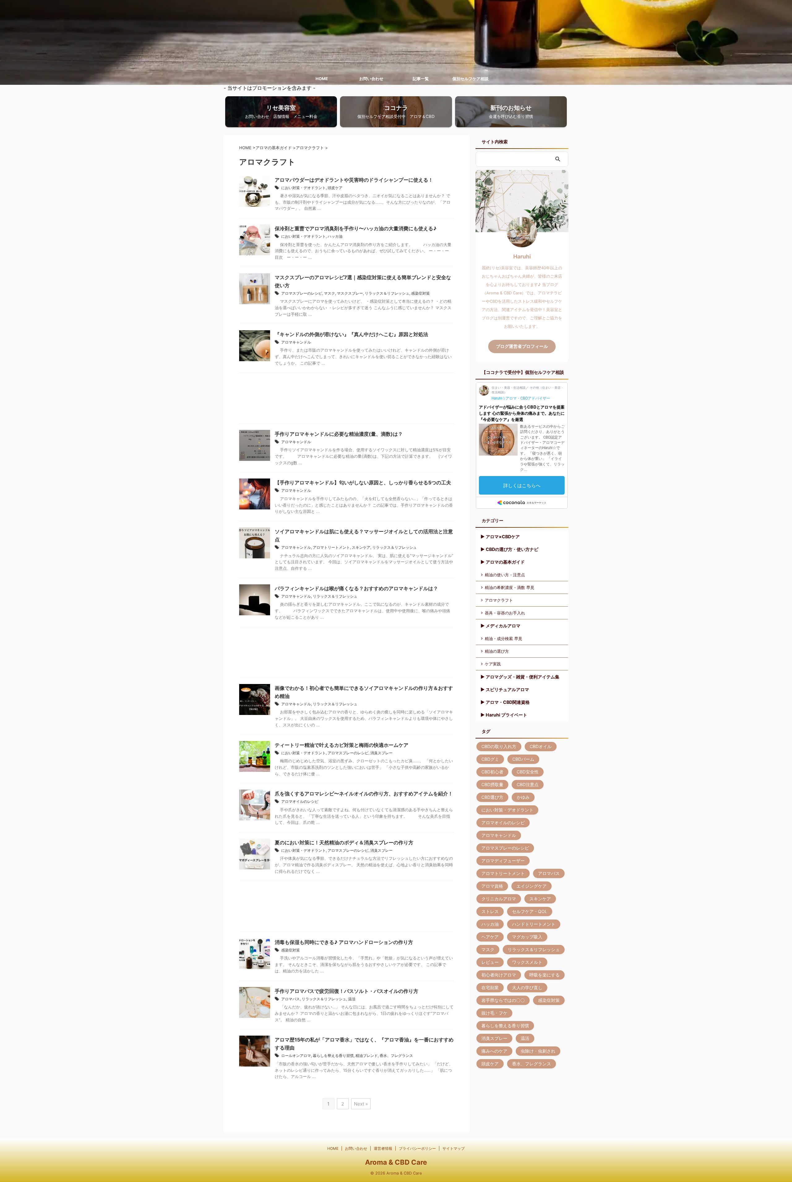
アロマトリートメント (331, 547)
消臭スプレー (381, 753)
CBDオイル (541, 746)
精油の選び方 (497, 651)
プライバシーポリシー (417, 1148)
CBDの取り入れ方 (498, 746)
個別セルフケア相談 (470, 78)
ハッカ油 (335, 236)
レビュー (490, 962)
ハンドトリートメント (533, 924)
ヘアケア (490, 936)
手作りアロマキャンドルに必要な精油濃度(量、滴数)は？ (339, 434)
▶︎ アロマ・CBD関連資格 (505, 702)
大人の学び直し (527, 987)
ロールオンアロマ (296, 1055)
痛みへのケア (494, 1051)
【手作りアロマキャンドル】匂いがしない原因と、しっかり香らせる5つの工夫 (363, 482)
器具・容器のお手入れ (505, 612)
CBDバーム (523, 759)
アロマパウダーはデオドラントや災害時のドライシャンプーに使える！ (354, 180)
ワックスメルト (527, 962)
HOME (322, 78)
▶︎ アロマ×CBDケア (500, 536)
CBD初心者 (492, 771)
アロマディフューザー (503, 860)
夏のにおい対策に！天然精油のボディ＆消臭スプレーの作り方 (344, 842)
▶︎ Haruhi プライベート (503, 714)
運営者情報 (383, 1148)
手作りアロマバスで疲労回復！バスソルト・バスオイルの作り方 (346, 991)
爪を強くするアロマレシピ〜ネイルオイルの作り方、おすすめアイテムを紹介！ (364, 793)
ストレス (490, 911)
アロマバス (290, 999)
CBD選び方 (492, 797)
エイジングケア (531, 886)
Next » (361, 1104)
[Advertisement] (346, 399)
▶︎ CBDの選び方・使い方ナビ (509, 549)
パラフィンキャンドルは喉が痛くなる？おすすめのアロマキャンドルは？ (356, 588)
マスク (329, 293)
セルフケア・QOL (529, 911)
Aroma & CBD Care (396, 1162)
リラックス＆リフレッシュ (387, 293)
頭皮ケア (335, 187)
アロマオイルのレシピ (299, 801)
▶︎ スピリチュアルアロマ (504, 689)
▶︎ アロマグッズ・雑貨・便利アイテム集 (519, 676)
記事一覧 (421, 78)
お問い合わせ (371, 78)
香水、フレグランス (396, 1055)
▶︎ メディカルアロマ (500, 625)
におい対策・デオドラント (303, 187)
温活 (351, 999)
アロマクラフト (499, 600)
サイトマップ (453, 1148)
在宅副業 (490, 987)
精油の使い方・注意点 (505, 574)
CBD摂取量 (492, 784)
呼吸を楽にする (544, 974)
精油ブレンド (366, 1055)
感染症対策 (420, 293)
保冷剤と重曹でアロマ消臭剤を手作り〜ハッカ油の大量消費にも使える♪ (356, 228)
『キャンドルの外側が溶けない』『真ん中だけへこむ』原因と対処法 (351, 334)
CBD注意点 (528, 784)
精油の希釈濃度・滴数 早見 (509, 587)
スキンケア (361, 547)
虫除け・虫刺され (538, 1051)
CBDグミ (490, 759)
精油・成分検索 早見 (503, 638)
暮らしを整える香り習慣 (333, 1055)
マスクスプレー (350, 293)
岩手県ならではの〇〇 (503, 1000)
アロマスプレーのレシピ (301, 293)
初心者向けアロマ (498, 974)
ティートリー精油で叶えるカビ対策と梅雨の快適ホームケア (341, 745)
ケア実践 (493, 663)
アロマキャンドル (296, 342)
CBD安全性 (528, 771)
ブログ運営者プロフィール (522, 346)
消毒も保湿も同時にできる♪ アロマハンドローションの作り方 (344, 942)
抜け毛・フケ (494, 1012)
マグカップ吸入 (527, 936)
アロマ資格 (492, 886)
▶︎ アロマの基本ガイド (502, 562)
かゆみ (523, 797)
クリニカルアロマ (498, 898)
